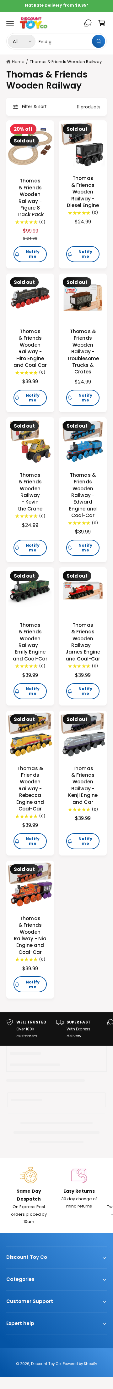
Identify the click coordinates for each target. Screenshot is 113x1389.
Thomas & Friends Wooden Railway (66, 62)
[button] (10, 23)
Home (18, 62)
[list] (56, 1029)
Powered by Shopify (80, 1363)
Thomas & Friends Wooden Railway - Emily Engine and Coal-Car (30, 642)
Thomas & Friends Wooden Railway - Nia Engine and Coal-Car (30, 935)
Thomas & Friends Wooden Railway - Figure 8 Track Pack (30, 197)
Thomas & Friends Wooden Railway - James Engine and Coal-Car (83, 642)
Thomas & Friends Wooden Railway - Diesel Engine (83, 192)
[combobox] (72, 41)
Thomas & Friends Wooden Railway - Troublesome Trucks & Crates (83, 351)
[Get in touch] (88, 23)
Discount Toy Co (46, 1363)
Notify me (33, 254)
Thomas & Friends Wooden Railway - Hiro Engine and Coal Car (30, 348)
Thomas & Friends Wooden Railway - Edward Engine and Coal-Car (83, 495)
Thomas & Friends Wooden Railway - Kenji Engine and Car (82, 785)
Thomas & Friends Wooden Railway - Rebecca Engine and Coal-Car (30, 788)
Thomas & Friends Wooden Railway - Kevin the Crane (30, 492)
